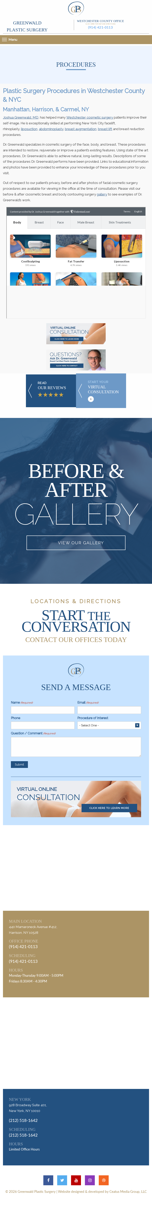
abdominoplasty (51, 129)
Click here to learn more (109, 807)
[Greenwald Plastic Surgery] (76, 9)
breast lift (105, 129)
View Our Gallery (81, 542)
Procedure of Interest (92, 718)
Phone (15, 718)
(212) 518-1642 (23, 1121)
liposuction (29, 129)
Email (87, 702)
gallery (102, 194)
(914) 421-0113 (100, 27)
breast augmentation (80, 129)
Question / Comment (33, 733)
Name (22, 702)
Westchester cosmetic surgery (89, 117)
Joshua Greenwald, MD (20, 117)
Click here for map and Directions (100, 24)
